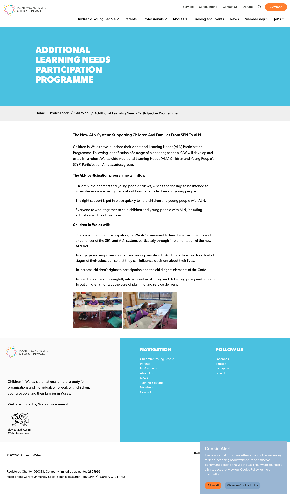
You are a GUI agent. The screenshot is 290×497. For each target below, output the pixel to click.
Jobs (277, 19)
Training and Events (208, 19)
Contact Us (230, 6)
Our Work (81, 113)
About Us (180, 19)
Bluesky (221, 364)
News (234, 19)
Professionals (153, 19)
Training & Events (151, 382)
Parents (131, 19)
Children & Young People (96, 19)
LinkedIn (221, 373)
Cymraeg (276, 7)
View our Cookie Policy (242, 485)
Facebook (222, 359)
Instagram (222, 368)
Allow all (213, 485)
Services (188, 6)
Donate (248, 6)
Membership (255, 19)
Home (40, 113)
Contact (145, 392)
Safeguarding (208, 6)
